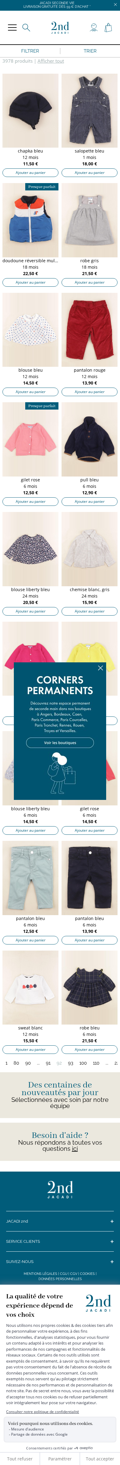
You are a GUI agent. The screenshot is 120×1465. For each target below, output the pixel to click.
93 (70, 1063)
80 (16, 1063)
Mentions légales (40, 1274)
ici (75, 1148)
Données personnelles (60, 1279)
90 (28, 1063)
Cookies (87, 1274)
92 (59, 1063)
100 (83, 1063)
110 (96, 1063)
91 (48, 1063)
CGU (63, 1274)
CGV (73, 1274)
